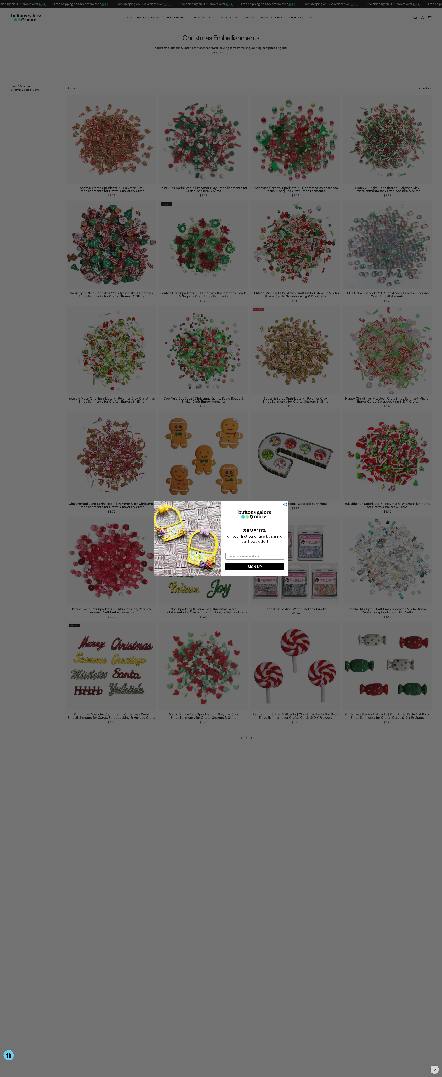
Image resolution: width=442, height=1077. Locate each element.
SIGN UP (255, 567)
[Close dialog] (285, 504)
